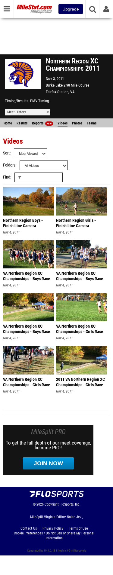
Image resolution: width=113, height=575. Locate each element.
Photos (77, 123)
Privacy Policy (52, 528)
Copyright (52, 504)
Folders (9, 165)
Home (8, 123)
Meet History (16, 112)
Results (22, 123)
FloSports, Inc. (70, 504)
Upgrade (70, 9)
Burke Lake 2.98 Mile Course (67, 85)
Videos (62, 123)
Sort (6, 153)
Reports (42, 123)
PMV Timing (39, 101)
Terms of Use (78, 528)
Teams (91, 123)
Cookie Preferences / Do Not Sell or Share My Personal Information (54, 535)
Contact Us (28, 528)
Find (6, 177)
